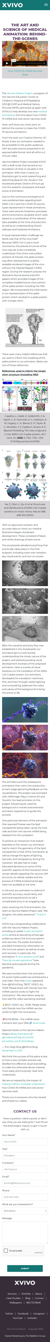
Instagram (39, 1314)
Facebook (23, 1314)
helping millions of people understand (23, 1084)
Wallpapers (15, 1303)
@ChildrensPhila (11, 1037)
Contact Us (25, 1111)
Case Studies (13, 1298)
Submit (25, 1268)
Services (12, 1294)
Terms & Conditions (16, 1329)
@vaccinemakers (20, 1034)
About (38, 1294)
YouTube (18, 1318)
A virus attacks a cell (27, 956)
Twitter (9, 1314)
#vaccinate (39, 1023)
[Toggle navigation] (46, 5)
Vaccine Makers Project (19, 93)
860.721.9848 (33, 1303)
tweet (28, 980)
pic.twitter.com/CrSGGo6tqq (18, 1041)
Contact (39, 1298)
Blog (27, 1298)
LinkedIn (32, 1318)
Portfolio (26, 1294)
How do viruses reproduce (17, 960)
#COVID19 (27, 1037)
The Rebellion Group (35, 1336)
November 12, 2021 (12, 1050)
